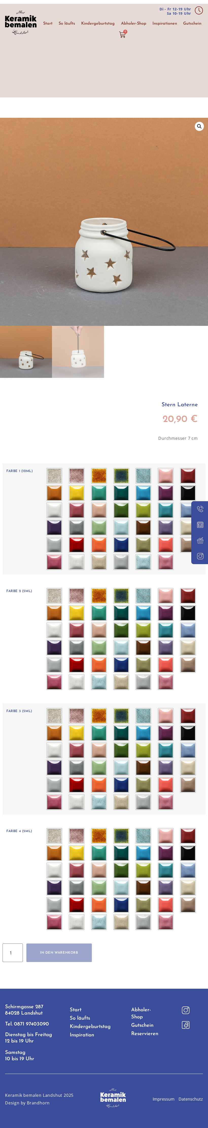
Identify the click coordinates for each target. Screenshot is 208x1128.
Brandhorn (38, 1103)
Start (48, 24)
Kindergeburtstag (98, 24)
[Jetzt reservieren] (199, 525)
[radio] (54, 475)
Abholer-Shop (133, 24)
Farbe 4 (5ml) (19, 831)
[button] (199, 126)
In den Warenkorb (59, 952)
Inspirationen (164, 24)
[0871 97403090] (199, 509)
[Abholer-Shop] (199, 540)
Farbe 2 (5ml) (19, 591)
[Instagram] (199, 556)
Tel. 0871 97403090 (27, 1024)
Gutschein (192, 24)
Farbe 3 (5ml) (19, 711)
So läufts (67, 24)
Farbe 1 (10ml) (19, 471)
